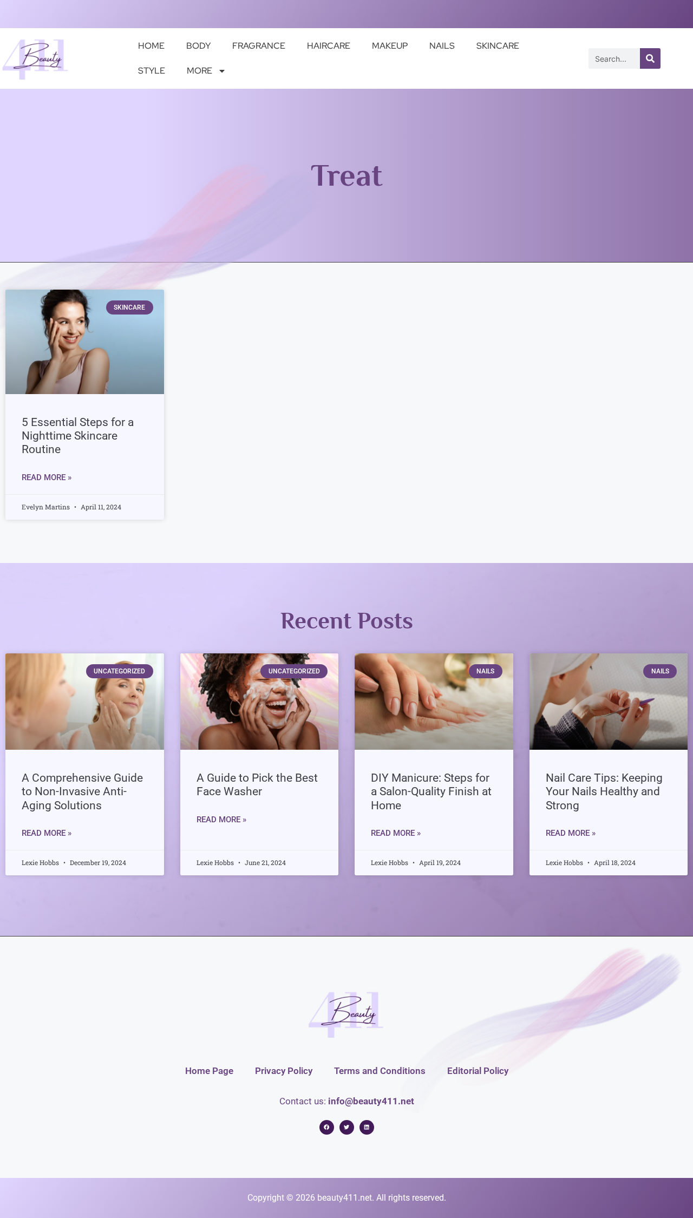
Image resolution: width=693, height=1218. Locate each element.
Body (198, 45)
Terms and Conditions (380, 1070)
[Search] (650, 58)
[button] (326, 1127)
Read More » (46, 477)
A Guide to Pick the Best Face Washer (257, 784)
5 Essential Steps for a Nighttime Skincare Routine (78, 436)
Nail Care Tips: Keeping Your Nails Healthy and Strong (604, 791)
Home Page (209, 1070)
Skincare (497, 45)
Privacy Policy (283, 1070)
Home (151, 45)
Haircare (328, 45)
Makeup (390, 45)
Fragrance (258, 45)
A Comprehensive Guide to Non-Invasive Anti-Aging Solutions (82, 791)
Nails (442, 45)
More (199, 70)
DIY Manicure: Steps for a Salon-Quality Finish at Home (431, 791)
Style (151, 70)
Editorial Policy (477, 1070)
